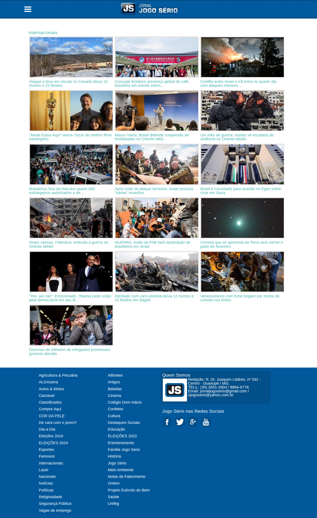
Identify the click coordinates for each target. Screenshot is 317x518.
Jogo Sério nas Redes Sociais (193, 411)
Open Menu (28, 9)
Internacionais (43, 32)
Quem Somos (176, 375)
